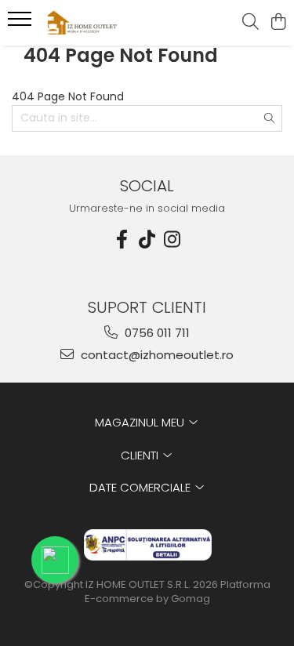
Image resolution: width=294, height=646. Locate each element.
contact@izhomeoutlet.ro (156, 355)
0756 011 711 (156, 333)
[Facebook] (122, 239)
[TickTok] (147, 239)
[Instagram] (172, 239)
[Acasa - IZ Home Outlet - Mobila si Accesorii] (100, 22)
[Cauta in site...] (250, 22)
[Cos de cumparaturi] (278, 22)
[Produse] (21, 23)
